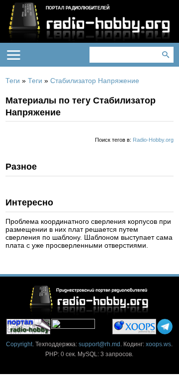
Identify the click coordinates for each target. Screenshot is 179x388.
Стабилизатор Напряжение (94, 81)
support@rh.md (99, 344)
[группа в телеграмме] (165, 326)
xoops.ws (158, 344)
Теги (12, 81)
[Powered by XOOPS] (134, 326)
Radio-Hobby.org (153, 140)
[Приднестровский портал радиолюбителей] (28, 326)
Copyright (19, 344)
